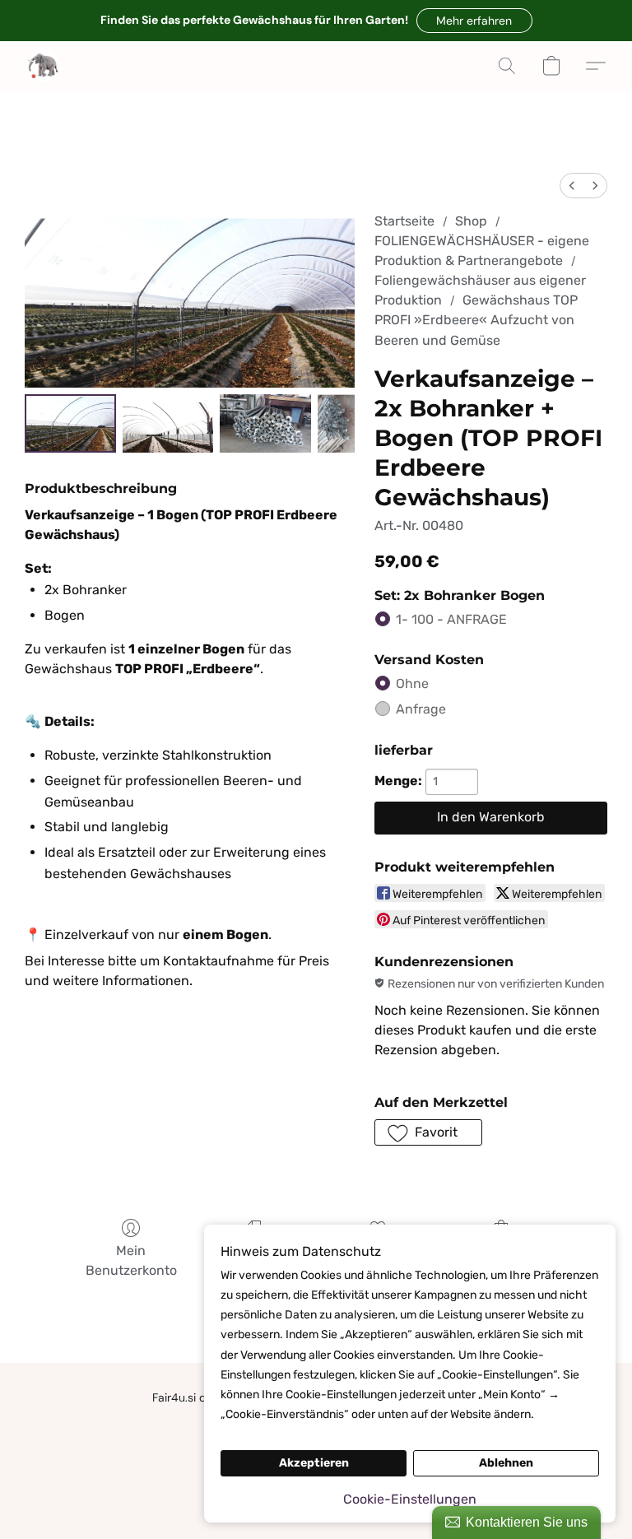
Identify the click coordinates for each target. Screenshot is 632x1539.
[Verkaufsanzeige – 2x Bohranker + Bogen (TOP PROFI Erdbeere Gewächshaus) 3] (336, 423)
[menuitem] (571, 186)
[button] (474, 20)
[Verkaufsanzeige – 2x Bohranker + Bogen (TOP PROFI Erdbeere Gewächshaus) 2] (265, 423)
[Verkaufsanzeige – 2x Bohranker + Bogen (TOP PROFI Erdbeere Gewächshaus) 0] (70, 423)
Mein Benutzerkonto (131, 1260)
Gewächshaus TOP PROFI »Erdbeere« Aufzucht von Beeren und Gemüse (476, 319)
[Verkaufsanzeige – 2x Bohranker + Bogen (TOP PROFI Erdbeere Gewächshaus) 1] (168, 423)
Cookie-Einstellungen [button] (409, 1499)
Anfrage (421, 709)
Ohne (412, 683)
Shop (471, 221)
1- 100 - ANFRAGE (451, 619)
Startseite (404, 221)
